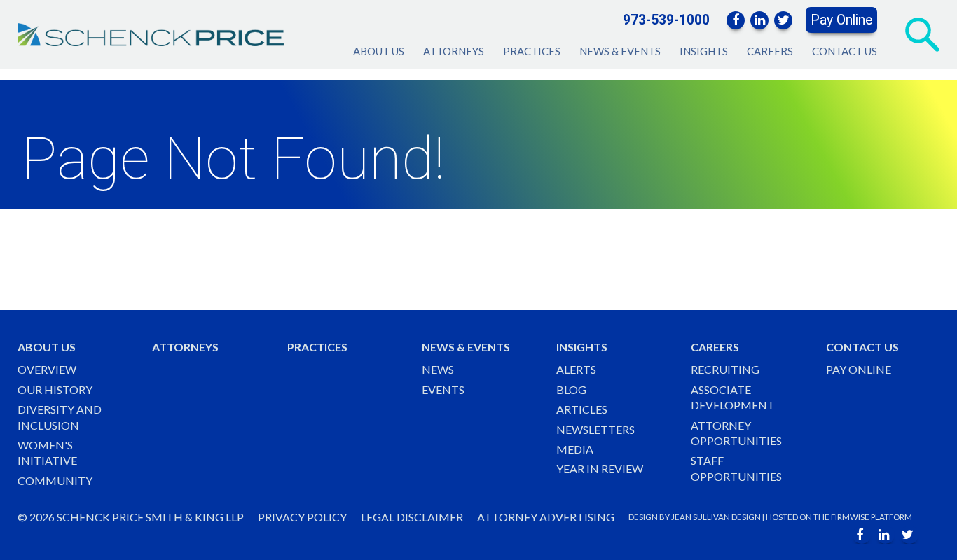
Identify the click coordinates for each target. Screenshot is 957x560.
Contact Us (844, 51)
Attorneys (453, 51)
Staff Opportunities (736, 468)
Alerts (576, 369)
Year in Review (599, 468)
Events (443, 389)
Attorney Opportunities (736, 433)
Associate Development (733, 397)
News (438, 369)
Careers (770, 51)
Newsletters (595, 429)
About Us (378, 51)
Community (55, 480)
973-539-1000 (666, 20)
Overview (47, 369)
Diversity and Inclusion (60, 416)
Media (574, 449)
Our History (55, 389)
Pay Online (841, 20)
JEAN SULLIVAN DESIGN (716, 517)
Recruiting (725, 369)
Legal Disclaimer (412, 517)
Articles (581, 409)
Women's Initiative (47, 452)
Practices (531, 51)
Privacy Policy (302, 517)
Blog (571, 389)
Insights (704, 51)
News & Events (620, 51)
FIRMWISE (850, 517)
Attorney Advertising (545, 517)
